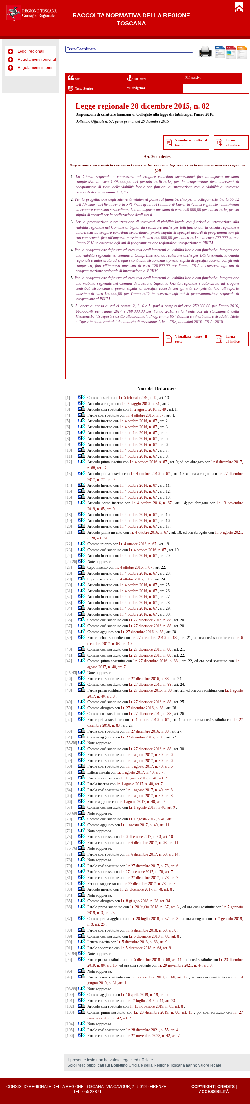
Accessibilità (214, 1091)
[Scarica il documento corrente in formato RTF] (220, 57)
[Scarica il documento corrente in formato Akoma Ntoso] (242, 57)
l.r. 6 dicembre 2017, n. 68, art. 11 (152, 842)
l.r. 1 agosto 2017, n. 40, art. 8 (149, 790)
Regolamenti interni (35, 67)
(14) (158, 170)
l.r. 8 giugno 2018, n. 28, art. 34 (145, 901)
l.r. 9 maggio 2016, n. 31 (141, 403)
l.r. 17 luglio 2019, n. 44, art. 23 (150, 1000)
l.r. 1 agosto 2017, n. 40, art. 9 (141, 801)
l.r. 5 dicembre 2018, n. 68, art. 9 (142, 942)
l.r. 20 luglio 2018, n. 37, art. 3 (154, 907)
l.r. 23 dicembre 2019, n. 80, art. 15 (163, 1012)
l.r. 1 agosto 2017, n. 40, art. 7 (140, 772)
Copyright (203, 1086)
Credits (226, 1086)
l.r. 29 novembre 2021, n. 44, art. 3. (185, 965)
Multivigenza (136, 88)
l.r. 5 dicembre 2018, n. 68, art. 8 (151, 930)
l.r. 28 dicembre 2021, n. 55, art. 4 (152, 1030)
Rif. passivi (193, 77)
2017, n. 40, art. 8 (101, 696)
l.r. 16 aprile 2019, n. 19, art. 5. (145, 994)
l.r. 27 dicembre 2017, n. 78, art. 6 (152, 866)
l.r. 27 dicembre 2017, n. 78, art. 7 (147, 872)
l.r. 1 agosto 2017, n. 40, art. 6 (149, 754)
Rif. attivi (140, 79)
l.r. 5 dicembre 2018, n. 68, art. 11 (155, 959)
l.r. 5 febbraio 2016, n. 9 (137, 397)
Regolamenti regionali (37, 59)
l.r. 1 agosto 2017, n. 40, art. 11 (153, 819)
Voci (77, 79)
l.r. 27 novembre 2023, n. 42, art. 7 (153, 1035)
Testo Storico (84, 88)
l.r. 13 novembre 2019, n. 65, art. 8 (156, 1006)
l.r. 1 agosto (234, 690)
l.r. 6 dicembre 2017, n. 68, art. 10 (147, 836)
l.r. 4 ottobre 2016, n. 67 (144, 415)
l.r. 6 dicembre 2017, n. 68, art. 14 (152, 854)
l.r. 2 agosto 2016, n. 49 (148, 409)
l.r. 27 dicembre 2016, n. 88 (150, 620)
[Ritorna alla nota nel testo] (80, 397)
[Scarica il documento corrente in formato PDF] (231, 57)
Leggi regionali (31, 51)
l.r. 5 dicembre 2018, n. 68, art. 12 (160, 977)
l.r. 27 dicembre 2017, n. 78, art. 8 (146, 889)
